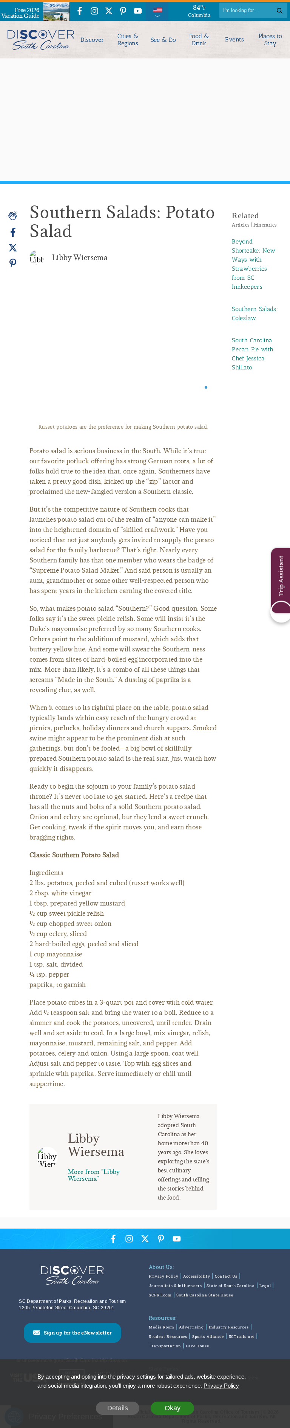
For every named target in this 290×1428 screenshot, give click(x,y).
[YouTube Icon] (138, 11)
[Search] (279, 10)
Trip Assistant (281, 576)
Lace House (197, 1346)
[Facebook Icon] (80, 11)
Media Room (161, 1327)
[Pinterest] (13, 263)
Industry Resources (229, 1327)
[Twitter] (13, 248)
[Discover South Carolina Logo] (39, 40)
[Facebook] (13, 232)
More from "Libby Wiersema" (94, 1175)
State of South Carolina (231, 1285)
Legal (265, 1285)
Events (234, 39)
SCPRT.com (160, 1295)
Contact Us (226, 1276)
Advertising (191, 1327)
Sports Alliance (208, 1336)
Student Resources (168, 1336)
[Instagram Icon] (94, 11)
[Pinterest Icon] (123, 11)
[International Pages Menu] (157, 10)
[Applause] (13, 216)
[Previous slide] (45, 352)
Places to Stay (270, 39)
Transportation (165, 1346)
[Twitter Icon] (109, 11)
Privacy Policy (164, 1276)
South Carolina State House (204, 1295)
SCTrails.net (242, 1336)
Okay (172, 1408)
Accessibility (196, 1276)
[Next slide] (201, 352)
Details (117, 1408)
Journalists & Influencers (175, 1285)
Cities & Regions (128, 39)
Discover (92, 39)
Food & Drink (199, 39)
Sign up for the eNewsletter (78, 1332)
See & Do (163, 39)
